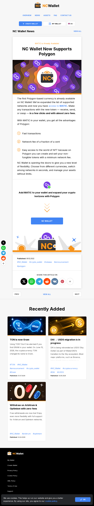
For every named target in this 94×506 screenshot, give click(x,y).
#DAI (53, 372)
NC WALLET (47, 221)
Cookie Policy (12, 476)
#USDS (60, 372)
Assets (46, 15)
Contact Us (65, 15)
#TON (12, 364)
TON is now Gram (19, 339)
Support (10, 491)
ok (84, 499)
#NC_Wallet (22, 262)
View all (77, 31)
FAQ (55, 15)
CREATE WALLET (31, 24)
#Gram (13, 372)
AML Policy (11, 481)
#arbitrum (26, 434)
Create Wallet (12, 465)
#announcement (61, 262)
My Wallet (10, 460)
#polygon (21, 266)
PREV (17, 294)
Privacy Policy (12, 470)
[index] (47, 5)
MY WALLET (56, 24)
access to (58, 106)
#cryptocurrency (70, 368)
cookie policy (51, 501)
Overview (27, 15)
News (37, 15)
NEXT (77, 294)
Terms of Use (12, 486)
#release (48, 262)
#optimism (37, 434)
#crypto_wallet (35, 262)
